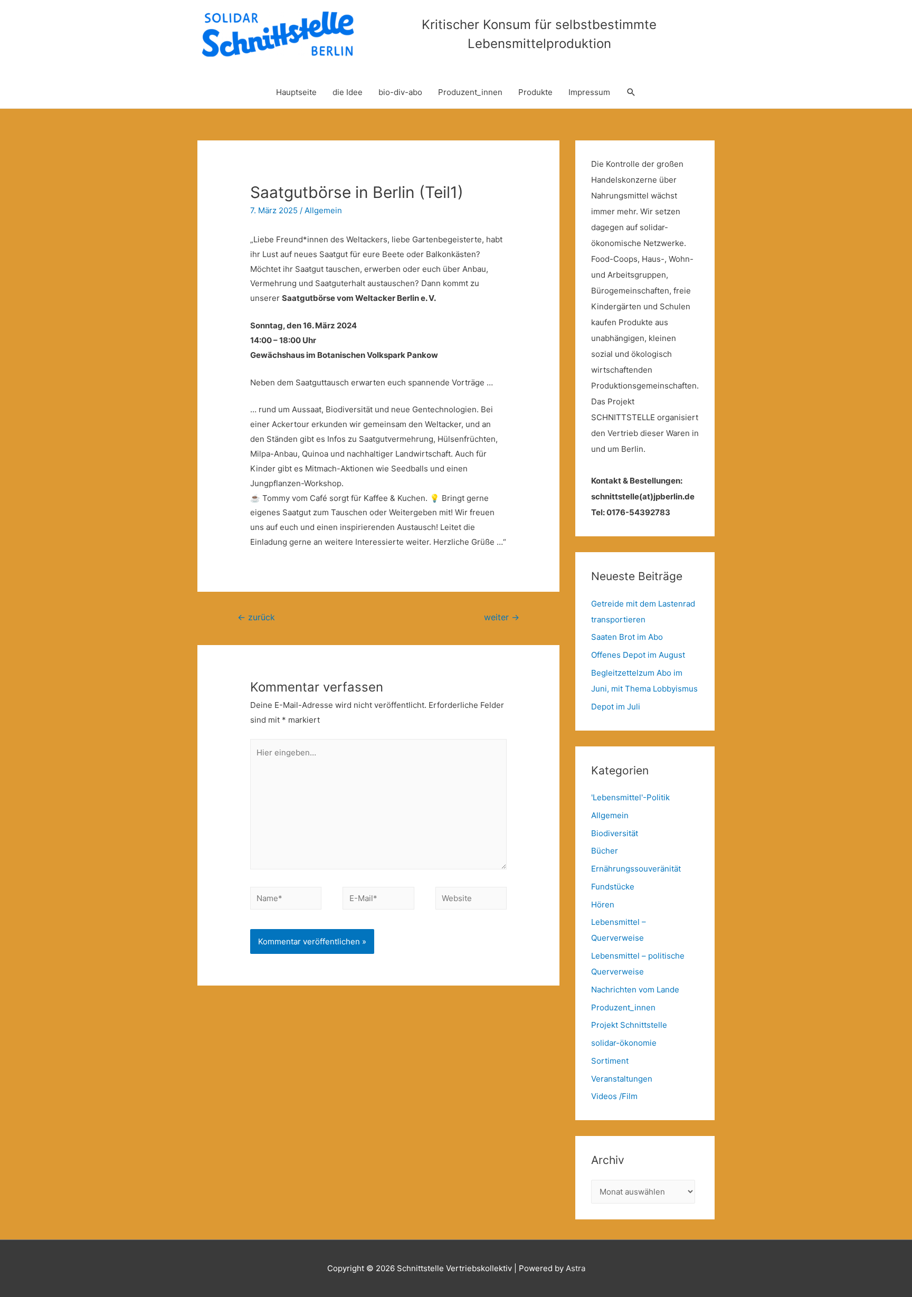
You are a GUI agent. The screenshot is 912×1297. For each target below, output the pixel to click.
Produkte (535, 92)
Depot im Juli (615, 707)
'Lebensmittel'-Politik (630, 797)
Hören (602, 905)
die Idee (347, 92)
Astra (575, 1268)
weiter (501, 617)
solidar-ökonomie (624, 1043)
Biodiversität (614, 833)
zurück (256, 617)
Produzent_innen (470, 92)
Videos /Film (614, 1096)
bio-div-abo (400, 92)
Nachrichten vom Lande (635, 989)
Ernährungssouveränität (636, 869)
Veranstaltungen (621, 1079)
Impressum (589, 92)
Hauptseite (296, 92)
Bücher (604, 851)
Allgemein (323, 210)
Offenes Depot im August (638, 655)
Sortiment (610, 1061)
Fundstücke (612, 887)
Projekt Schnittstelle (629, 1025)
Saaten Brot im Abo (627, 637)
